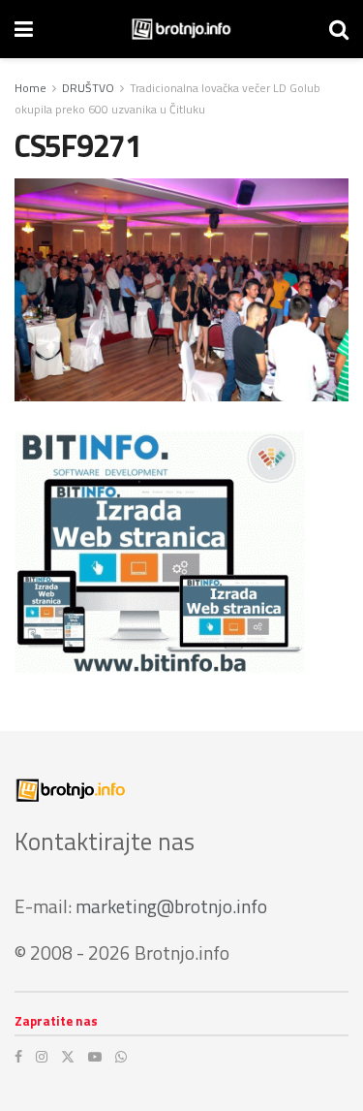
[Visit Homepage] (181, 29)
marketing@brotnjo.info (171, 906)
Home (30, 88)
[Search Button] (338, 29)
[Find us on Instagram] (41, 1056)
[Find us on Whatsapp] (121, 1056)
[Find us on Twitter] (68, 1056)
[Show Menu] (24, 29)
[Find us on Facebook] (18, 1056)
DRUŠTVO (88, 88)
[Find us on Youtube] (95, 1056)
